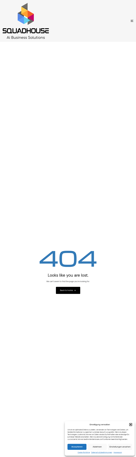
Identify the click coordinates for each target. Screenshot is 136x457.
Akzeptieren (77, 446)
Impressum (118, 452)
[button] (130, 424)
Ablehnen (97, 446)
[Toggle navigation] (111, 21)
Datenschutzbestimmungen (101, 452)
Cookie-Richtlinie (84, 452)
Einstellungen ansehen (120, 446)
